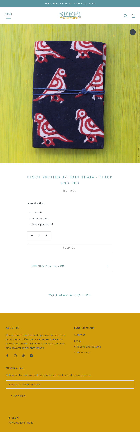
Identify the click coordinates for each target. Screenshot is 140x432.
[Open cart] (133, 16)
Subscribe (18, 396)
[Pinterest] (23, 355)
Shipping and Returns (87, 346)
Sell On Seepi (82, 352)
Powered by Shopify (21, 422)
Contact (79, 335)
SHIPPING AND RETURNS (48, 265)
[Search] (125, 16)
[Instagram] (15, 355)
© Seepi (14, 417)
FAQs (77, 341)
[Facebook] (7, 355)
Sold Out (70, 247)
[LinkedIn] (31, 355)
